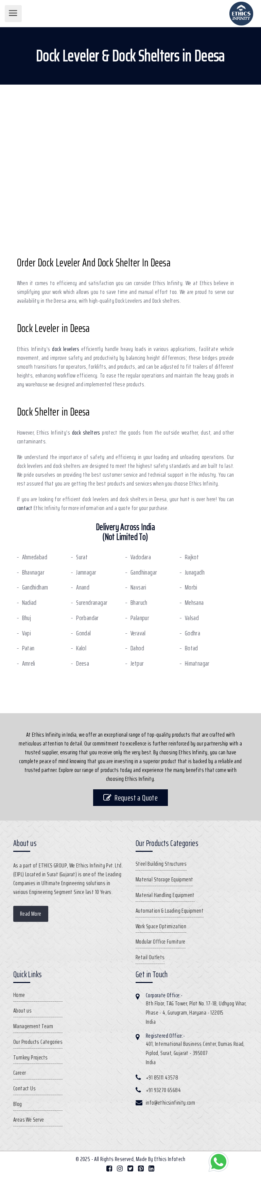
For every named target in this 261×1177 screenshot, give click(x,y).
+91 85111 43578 (162, 1077)
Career (19, 1072)
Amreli (28, 663)
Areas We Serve (28, 1119)
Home (19, 995)
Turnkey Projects (30, 1057)
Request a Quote (136, 797)
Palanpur (139, 618)
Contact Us (24, 1088)
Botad (191, 648)
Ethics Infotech (169, 1159)
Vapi (26, 633)
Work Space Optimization (161, 926)
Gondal (83, 633)
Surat (82, 557)
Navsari (138, 587)
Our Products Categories (38, 1041)
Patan (28, 648)
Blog (17, 1104)
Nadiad (29, 602)
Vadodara (140, 557)
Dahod (137, 648)
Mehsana (194, 602)
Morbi (191, 587)
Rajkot (192, 557)
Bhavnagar (33, 572)
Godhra (192, 633)
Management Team (33, 1026)
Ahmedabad (35, 557)
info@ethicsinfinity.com (170, 1102)
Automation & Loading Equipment (170, 910)
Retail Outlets (150, 957)
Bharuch (138, 602)
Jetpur (137, 663)
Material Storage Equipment (164, 879)
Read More (30, 913)
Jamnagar (86, 572)
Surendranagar (91, 602)
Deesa (82, 663)
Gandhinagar (143, 572)
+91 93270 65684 (163, 1090)
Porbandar (87, 618)
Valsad (192, 618)
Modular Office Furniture (161, 941)
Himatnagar (197, 663)
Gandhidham (35, 587)
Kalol (81, 648)
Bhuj (26, 618)
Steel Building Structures (161, 863)
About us (22, 1010)
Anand (82, 587)
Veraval (138, 633)
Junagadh (195, 572)
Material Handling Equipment (165, 895)
